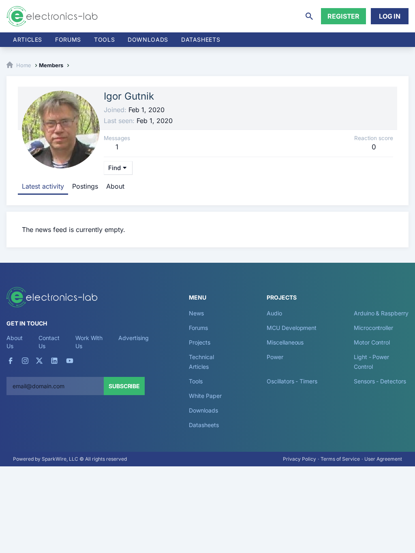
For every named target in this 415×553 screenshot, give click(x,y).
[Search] (309, 16)
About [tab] (115, 186)
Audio (274, 313)
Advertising (133, 337)
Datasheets (200, 39)
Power (275, 356)
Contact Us (49, 341)
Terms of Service (340, 459)
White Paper (205, 395)
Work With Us (89, 341)
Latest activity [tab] (43, 186)
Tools (104, 39)
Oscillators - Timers (292, 381)
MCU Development (292, 327)
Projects (199, 342)
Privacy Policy (299, 459)
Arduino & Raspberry (381, 313)
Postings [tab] (85, 186)
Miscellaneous (285, 342)
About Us (14, 341)
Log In (389, 16)
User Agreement (383, 459)
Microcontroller (373, 327)
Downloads (203, 410)
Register (343, 16)
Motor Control (372, 342)
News (196, 313)
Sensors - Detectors (380, 381)
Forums (68, 39)
